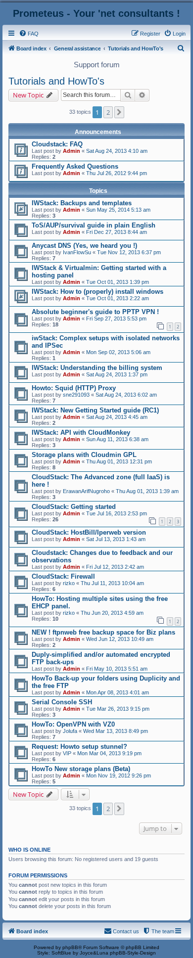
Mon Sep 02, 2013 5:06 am (118, 352)
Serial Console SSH (62, 702)
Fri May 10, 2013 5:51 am (116, 669)
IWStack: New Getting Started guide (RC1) (95, 410)
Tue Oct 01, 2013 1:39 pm (117, 282)
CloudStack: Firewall (63, 576)
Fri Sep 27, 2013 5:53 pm (116, 318)
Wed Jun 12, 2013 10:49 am (119, 639)
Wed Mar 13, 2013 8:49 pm (115, 731)
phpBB (70, 947)
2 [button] (108, 112)
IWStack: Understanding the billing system (97, 367)
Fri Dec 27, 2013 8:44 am (116, 232)
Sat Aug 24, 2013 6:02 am (126, 395)
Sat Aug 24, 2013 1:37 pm (116, 374)
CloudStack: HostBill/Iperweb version (89, 532)
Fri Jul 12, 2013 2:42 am (115, 567)
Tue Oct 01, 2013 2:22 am (117, 298)
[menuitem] (29, 34)
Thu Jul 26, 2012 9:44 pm (116, 173)
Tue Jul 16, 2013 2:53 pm (116, 513)
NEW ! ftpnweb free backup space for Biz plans (103, 632)
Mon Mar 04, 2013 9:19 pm (109, 753)
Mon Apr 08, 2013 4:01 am (117, 692)
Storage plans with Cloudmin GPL (84, 454)
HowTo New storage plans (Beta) (81, 769)
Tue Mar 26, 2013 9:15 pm (117, 709)
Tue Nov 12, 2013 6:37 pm (129, 252)
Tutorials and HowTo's (56, 81)
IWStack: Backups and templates (82, 203)
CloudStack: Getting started (74, 506)
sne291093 (76, 395)
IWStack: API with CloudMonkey (81, 432)
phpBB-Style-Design (133, 953)
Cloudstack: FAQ (57, 144)
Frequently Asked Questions (75, 166)
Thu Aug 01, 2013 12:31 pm (119, 461)
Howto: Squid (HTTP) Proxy (74, 388)
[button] (119, 112)
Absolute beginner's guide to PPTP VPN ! (95, 312)
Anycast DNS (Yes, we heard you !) (84, 245)
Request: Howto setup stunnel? (79, 746)
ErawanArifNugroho (86, 491)
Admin (71, 151)
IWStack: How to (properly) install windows (97, 291)
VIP (67, 753)
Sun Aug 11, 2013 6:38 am (117, 439)
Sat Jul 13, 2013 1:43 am (115, 539)
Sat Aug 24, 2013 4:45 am (116, 417)
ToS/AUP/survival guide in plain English (93, 225)
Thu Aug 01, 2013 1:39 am (147, 491)
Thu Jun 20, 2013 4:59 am (112, 613)
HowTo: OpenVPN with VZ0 (73, 724)
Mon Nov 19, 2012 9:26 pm (118, 775)
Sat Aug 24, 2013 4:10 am (116, 151)
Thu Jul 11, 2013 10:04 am (112, 583)
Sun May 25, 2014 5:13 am (118, 210)
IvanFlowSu (77, 252)
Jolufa (70, 731)
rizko (69, 583)
